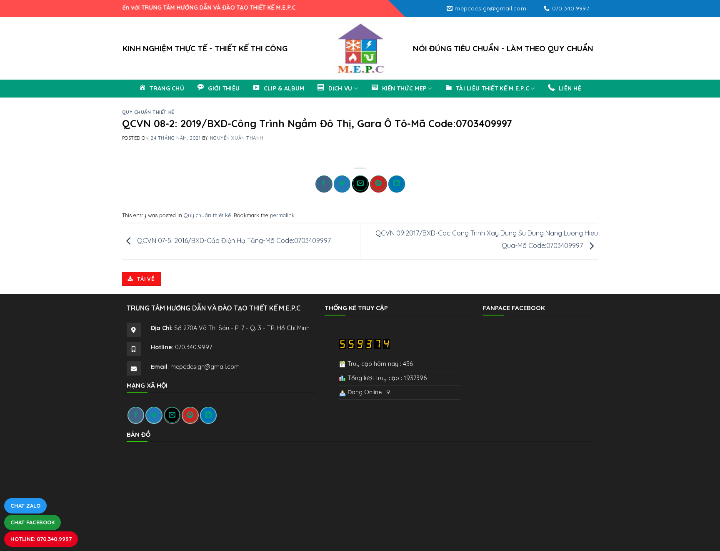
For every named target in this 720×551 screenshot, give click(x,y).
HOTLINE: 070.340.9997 (41, 539)
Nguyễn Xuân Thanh (237, 138)
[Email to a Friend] (360, 184)
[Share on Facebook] (323, 184)
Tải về (145, 279)
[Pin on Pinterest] (378, 184)
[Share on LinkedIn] (396, 184)
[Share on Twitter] (342, 184)
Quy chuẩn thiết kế (148, 112)
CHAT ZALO (25, 505)
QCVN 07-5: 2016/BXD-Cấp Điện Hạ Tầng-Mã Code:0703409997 (233, 240)
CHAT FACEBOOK (32, 522)
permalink (282, 215)
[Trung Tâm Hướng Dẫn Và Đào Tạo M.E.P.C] (360, 48)
